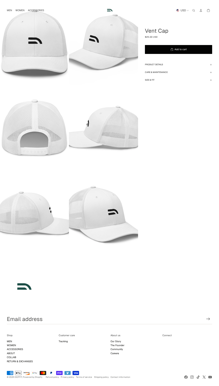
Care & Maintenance (156, 72)
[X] (204, 377)
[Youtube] (210, 377)
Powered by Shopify (32, 377)
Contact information (120, 377)
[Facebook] (186, 377)
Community (117, 349)
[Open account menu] (201, 10)
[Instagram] (192, 377)
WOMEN (11, 345)
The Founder (117, 345)
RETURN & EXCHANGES (20, 361)
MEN (9, 341)
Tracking (63, 341)
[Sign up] (208, 319)
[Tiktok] (198, 377)
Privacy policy (67, 377)
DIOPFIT (18, 377)
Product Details (154, 64)
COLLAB (11, 357)
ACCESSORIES (15, 349)
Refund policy (52, 377)
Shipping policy (101, 377)
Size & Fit (149, 80)
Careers (115, 353)
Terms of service (84, 377)
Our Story (116, 341)
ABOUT (11, 353)
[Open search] (193, 10)
